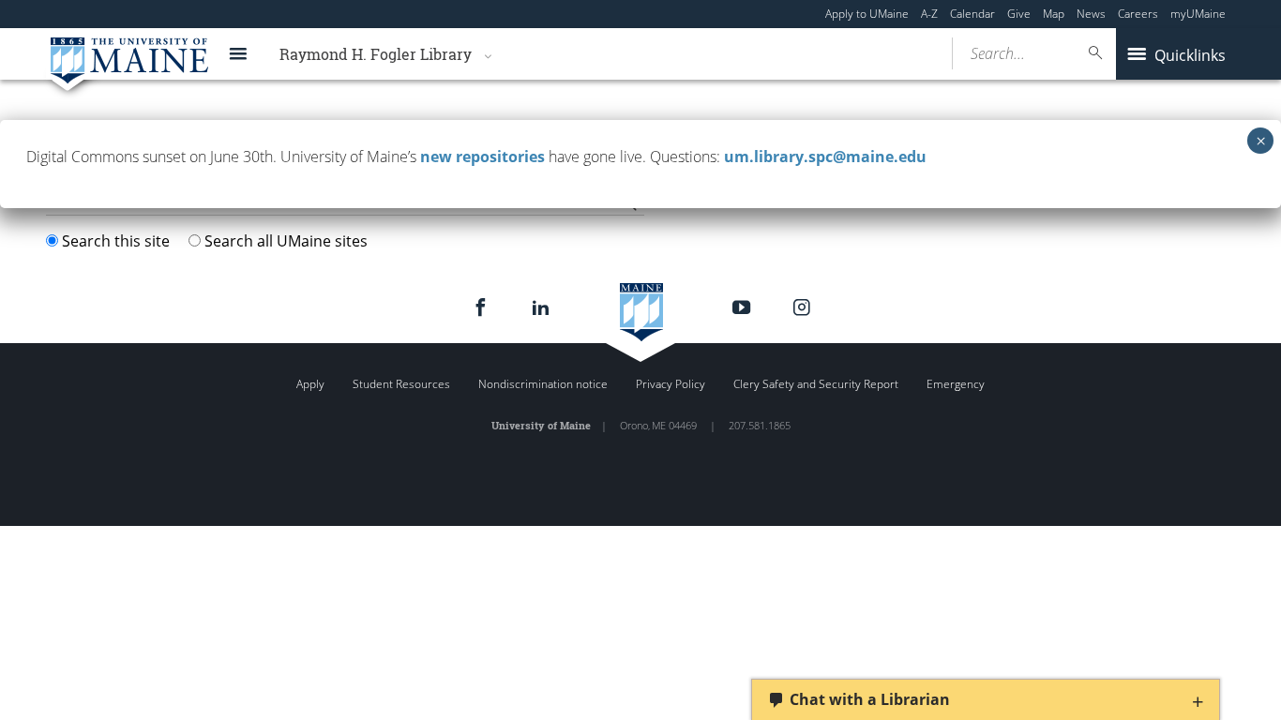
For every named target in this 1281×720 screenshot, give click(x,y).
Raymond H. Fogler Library (375, 54)
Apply (310, 384)
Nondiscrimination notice (543, 384)
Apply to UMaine (867, 14)
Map (1053, 14)
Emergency (956, 384)
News (1091, 14)
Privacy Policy (670, 384)
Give (1019, 14)
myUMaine (1198, 14)
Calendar (972, 14)
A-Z (929, 14)
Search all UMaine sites (286, 241)
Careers (1138, 14)
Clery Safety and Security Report (815, 384)
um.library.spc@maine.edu (825, 156)
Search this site (116, 241)
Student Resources (401, 384)
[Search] (1096, 53)
